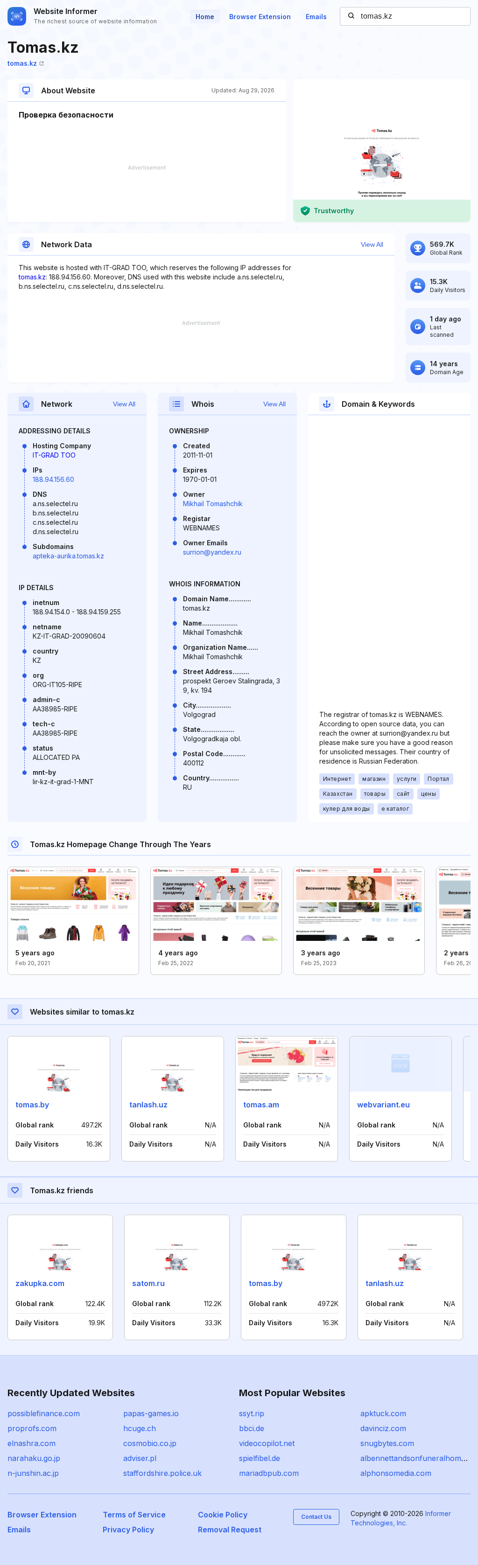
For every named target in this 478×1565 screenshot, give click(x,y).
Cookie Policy (222, 1514)
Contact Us (316, 1516)
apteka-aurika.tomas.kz (68, 556)
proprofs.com (31, 1428)
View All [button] (372, 244)
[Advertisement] (146, 194)
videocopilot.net (267, 1443)
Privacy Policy (128, 1529)
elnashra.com (31, 1443)
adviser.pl (139, 1458)
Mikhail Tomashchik (213, 504)
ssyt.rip (251, 1413)
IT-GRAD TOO (54, 455)
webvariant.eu (383, 1104)
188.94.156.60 (53, 479)
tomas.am (261, 1104)
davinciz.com (383, 1428)
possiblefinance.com (43, 1413)
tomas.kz (22, 63)
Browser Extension (260, 17)
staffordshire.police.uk (162, 1473)
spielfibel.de (259, 1458)
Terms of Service (134, 1514)
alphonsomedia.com (395, 1473)
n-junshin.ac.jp (33, 1473)
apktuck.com (383, 1413)
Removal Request (229, 1529)
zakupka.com (39, 1283)
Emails (316, 17)
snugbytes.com (387, 1443)
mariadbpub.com (269, 1473)
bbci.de (251, 1428)
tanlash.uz (148, 1104)
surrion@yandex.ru (212, 552)
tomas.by (32, 1104)
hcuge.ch (139, 1428)
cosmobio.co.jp (149, 1443)
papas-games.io (151, 1413)
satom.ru (148, 1283)
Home (205, 17)
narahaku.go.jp (33, 1458)
